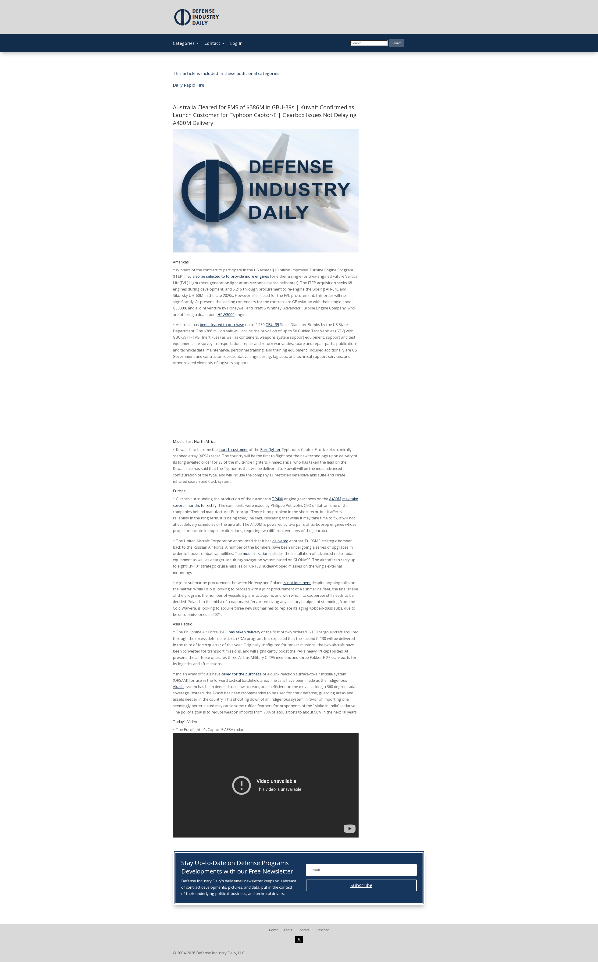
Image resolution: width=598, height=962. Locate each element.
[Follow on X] (299, 939)
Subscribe (322, 930)
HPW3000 (226, 314)
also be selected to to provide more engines (230, 276)
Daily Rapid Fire (188, 85)
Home (273, 930)
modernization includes (263, 553)
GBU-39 (272, 324)
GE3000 (179, 308)
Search (397, 43)
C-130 (313, 632)
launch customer (233, 449)
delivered (280, 540)
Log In (236, 44)
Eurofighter (270, 449)
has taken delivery (244, 632)
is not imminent (297, 582)
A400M (335, 498)
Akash (178, 686)
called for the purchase (241, 674)
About (287, 930)
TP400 (277, 498)
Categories (184, 44)
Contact (212, 44)
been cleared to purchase (222, 324)
